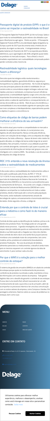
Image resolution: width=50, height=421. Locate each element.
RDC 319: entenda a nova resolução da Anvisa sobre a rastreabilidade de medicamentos (25, 162)
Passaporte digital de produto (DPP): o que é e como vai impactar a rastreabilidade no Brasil (25, 26)
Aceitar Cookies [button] (35, 413)
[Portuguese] (42, 2)
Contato (25, 326)
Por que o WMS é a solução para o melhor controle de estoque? (22, 259)
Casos (4, 330)
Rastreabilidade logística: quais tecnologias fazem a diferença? (23, 70)
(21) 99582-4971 (7, 358)
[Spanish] (47, 2)
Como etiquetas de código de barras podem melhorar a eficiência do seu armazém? (23, 119)
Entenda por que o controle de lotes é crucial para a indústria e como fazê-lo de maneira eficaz (24, 210)
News (24, 322)
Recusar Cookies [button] (15, 413)
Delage (4, 326)
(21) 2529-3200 (8, 355)
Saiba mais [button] (18, 404)
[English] (45, 2)
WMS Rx (4, 322)
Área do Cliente (27, 330)
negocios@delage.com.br (10, 364)
